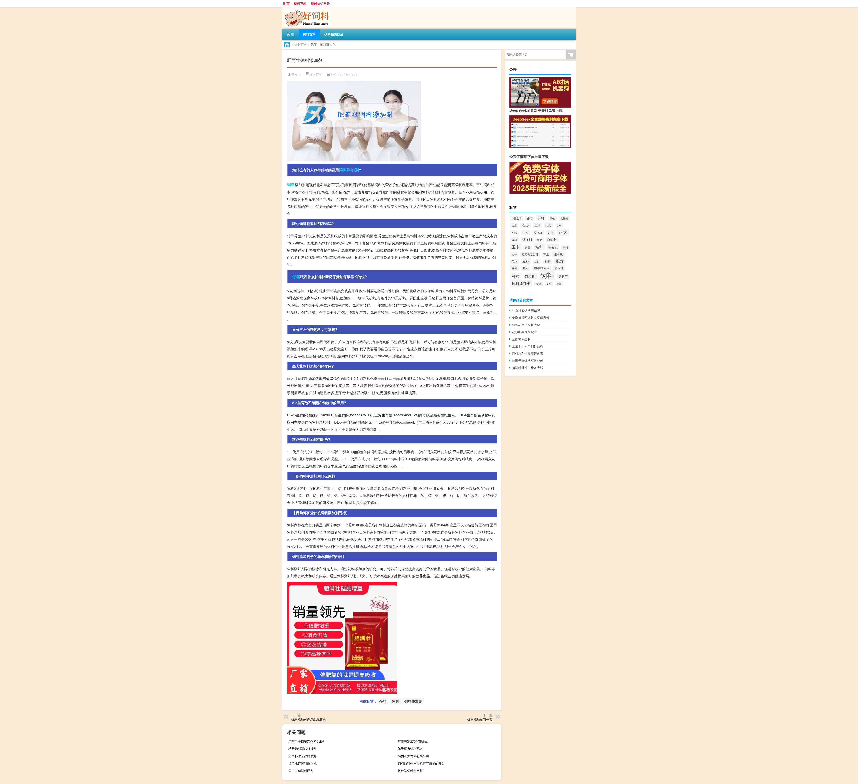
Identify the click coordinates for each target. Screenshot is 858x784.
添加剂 (527, 239)
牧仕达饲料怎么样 (410, 770)
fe (300, 74)
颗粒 (516, 276)
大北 (548, 225)
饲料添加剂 (349, 170)
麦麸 (559, 284)
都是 (548, 261)
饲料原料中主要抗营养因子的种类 (421, 763)
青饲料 (559, 268)
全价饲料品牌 (521, 339)
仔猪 (296, 277)
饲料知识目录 (320, 3)
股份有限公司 (530, 254)
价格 (541, 218)
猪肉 (539, 240)
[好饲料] (305, 8)
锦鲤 (514, 268)
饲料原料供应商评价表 (527, 353)
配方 (560, 261)
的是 (527, 247)
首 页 (286, 3)
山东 (525, 233)
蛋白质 (558, 254)
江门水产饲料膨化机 (302, 763)
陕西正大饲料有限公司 (413, 756)
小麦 (514, 233)
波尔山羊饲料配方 (524, 332)
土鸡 (537, 225)
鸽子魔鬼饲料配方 (410, 748)
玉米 (516, 247)
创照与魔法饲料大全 (526, 324)
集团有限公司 (542, 268)
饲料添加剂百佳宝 (479, 719)
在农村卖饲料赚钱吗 (526, 310)
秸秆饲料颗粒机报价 (302, 748)
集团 (525, 268)
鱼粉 (548, 284)
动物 (552, 218)
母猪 (514, 240)
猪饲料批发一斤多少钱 (527, 367)
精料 (565, 247)
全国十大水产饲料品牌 (527, 346)
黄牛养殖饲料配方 (300, 770)
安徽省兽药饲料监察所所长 (530, 317)
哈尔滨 (525, 225)
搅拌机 (538, 233)
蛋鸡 (514, 261)
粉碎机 (553, 247)
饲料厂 (563, 276)
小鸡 (559, 225)
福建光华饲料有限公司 (527, 360)
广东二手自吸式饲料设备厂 (307, 741)
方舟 (550, 233)
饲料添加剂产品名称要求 (308, 719)
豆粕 (525, 261)
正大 (563, 232)
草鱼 (546, 254)
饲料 (291, 184)
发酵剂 (564, 218)
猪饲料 (552, 239)
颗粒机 (530, 276)
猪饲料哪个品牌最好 (302, 756)
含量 (514, 225)
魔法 (538, 284)
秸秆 (539, 247)
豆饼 (536, 261)
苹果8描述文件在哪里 (413, 741)
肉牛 (514, 254)
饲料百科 (300, 3)
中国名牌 (517, 218)
